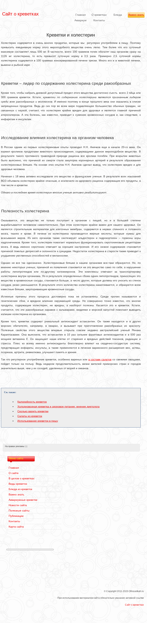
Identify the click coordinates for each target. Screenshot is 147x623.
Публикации (16, 515)
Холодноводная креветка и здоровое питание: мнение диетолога (58, 406)
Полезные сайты (19, 510)
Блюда (118, 14)
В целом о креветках (21, 478)
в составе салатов (99, 359)
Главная (80, 14)
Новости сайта (18, 505)
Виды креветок (18, 483)
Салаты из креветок (29, 416)
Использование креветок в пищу (37, 420)
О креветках (99, 14)
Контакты (99, 20)
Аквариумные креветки (23, 499)
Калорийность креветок (32, 401)
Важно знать (136, 14)
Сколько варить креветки (32, 411)
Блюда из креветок (20, 489)
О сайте (14, 473)
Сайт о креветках (134, 604)
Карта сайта (16, 526)
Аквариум (80, 20)
